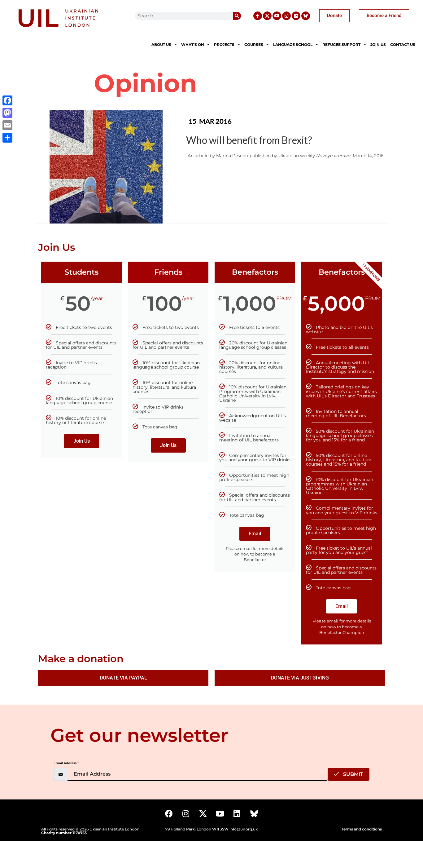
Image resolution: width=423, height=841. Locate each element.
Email (255, 534)
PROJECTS (224, 44)
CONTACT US (402, 44)
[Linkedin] (296, 15)
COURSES (253, 44)
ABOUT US (161, 44)
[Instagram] (286, 15)
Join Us (81, 441)
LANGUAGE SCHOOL (292, 44)
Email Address (66, 763)
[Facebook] (169, 813)
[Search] (237, 16)
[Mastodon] (7, 113)
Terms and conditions (362, 829)
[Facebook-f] (257, 15)
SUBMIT (352, 774)
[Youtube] (277, 15)
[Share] (7, 137)
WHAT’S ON (192, 44)
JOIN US (378, 44)
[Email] (7, 125)
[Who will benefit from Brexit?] (106, 166)
